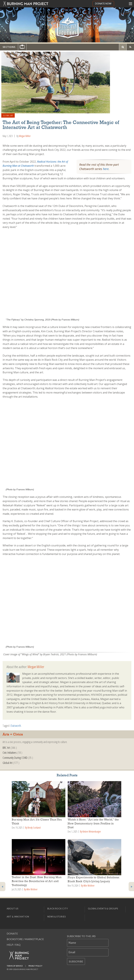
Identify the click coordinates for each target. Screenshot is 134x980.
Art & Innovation (18, 916)
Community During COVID (15, 757)
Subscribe (76, 961)
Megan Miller (25, 136)
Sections (9, 46)
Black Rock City (57, 908)
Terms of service (15, 966)
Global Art (8, 115)
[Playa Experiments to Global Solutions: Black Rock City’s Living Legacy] (95, 857)
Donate (12, 933)
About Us (12, 908)
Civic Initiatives (10, 752)
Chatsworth (15, 726)
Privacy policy (35, 966)
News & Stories (56, 916)
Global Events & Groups (103, 908)
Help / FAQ (13, 944)
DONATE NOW (103, 3)
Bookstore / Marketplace (25, 939)
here (106, 169)
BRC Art (6, 747)
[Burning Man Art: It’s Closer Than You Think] (39, 799)
